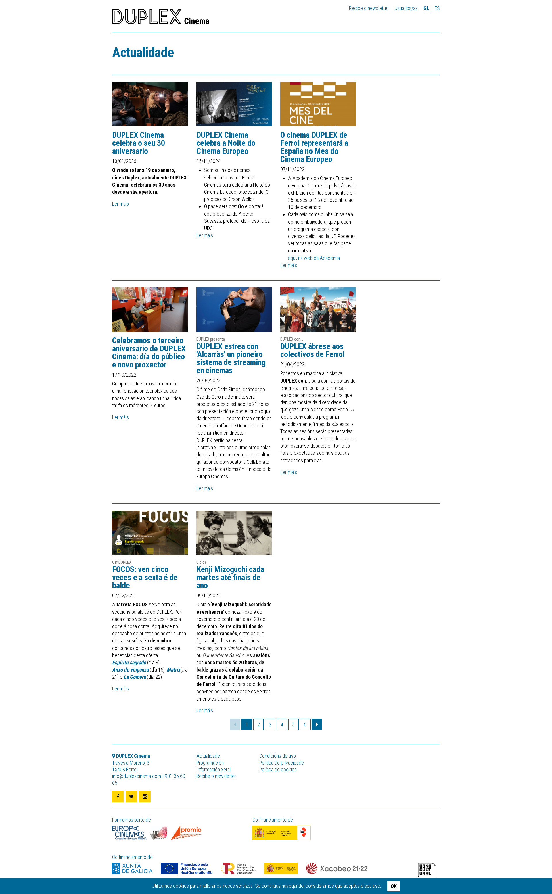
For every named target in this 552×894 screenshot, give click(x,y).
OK (394, 886)
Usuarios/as (406, 8)
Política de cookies (278, 769)
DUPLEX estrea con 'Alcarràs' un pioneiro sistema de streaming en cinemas (231, 358)
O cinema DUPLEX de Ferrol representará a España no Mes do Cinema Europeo (314, 147)
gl (426, 8)
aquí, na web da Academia (314, 258)
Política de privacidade (281, 763)
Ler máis (120, 204)
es (437, 8)
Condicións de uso (277, 756)
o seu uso (370, 886)
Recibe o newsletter (369, 8)
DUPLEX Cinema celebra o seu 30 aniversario (138, 143)
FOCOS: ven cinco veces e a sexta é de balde (145, 577)
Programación (210, 763)
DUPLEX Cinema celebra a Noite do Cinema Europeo (225, 143)
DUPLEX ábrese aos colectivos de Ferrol (312, 350)
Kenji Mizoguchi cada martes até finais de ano (230, 577)
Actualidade (142, 52)
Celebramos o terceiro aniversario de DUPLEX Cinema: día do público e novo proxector (149, 353)
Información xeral (213, 769)
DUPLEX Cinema (160, 18)
